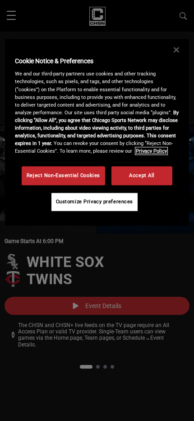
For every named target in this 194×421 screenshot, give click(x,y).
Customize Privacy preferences (95, 201)
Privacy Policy (151, 151)
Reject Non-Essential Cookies (63, 175)
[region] (97, 132)
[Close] (176, 50)
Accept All (142, 175)
